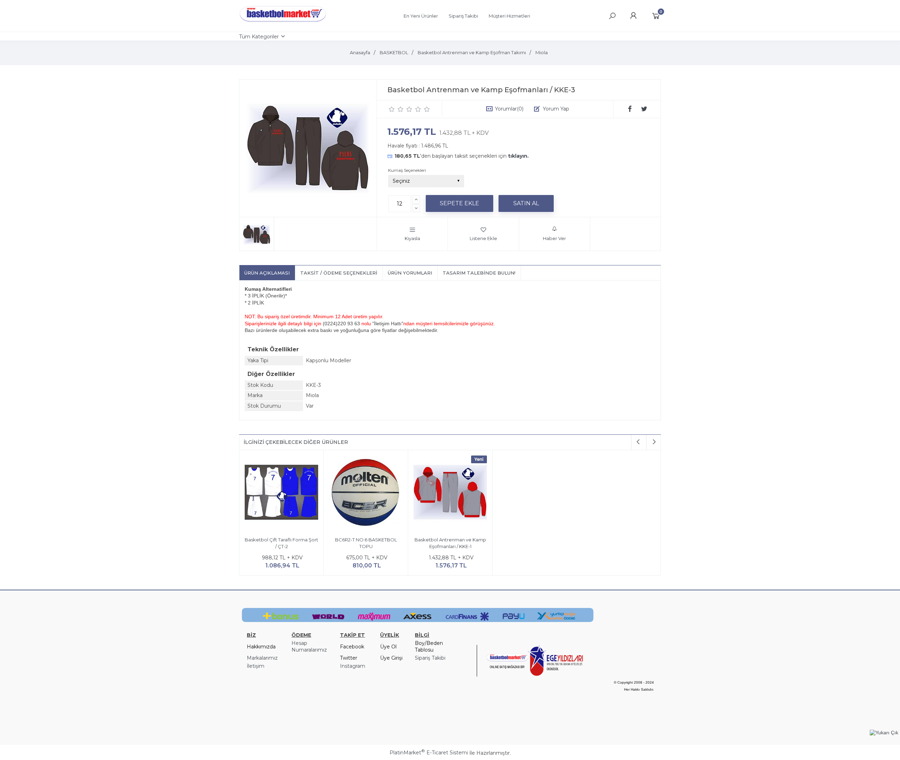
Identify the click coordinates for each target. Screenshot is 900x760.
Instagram (352, 666)
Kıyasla (412, 238)
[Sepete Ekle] (459, 203)
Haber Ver (554, 238)
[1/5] (391, 109)
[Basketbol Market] (283, 22)
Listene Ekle (483, 238)
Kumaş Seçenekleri (407, 170)
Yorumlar (509, 109)
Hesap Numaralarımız (309, 646)
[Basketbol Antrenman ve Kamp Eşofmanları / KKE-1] (450, 493)
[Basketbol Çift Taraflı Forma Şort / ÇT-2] (281, 493)
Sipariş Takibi (430, 658)
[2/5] (396, 109)
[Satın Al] (526, 203)
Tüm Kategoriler (259, 36)
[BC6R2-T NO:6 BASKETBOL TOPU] (366, 493)
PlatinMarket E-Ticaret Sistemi (429, 752)
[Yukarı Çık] (884, 732)
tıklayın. (518, 156)
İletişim (255, 666)
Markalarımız (262, 658)
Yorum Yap (556, 109)
